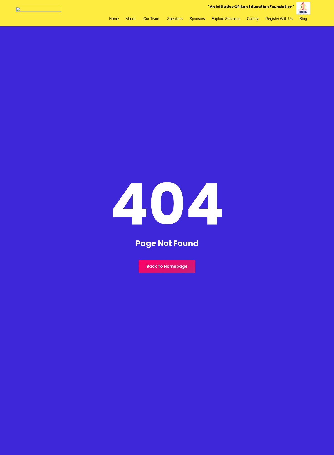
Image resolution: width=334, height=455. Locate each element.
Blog (303, 19)
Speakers (175, 19)
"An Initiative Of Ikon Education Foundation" (251, 6)
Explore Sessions (226, 19)
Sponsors (197, 19)
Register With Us (279, 19)
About (130, 19)
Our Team (151, 19)
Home (114, 19)
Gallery (253, 19)
